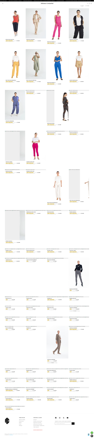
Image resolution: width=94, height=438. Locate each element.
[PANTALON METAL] (15, 169)
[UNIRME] (73, 423)
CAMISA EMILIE (29, 298)
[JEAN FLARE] (36, 317)
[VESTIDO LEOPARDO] (79, 306)
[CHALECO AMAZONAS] (79, 23)
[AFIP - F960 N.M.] (88, 434)
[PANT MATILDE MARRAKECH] (15, 64)
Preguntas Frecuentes (37, 422)
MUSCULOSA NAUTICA (10, 39)
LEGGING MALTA (9, 259)
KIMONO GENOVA (9, 241)
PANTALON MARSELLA (51, 41)
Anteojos (20, 425)
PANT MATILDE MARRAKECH (11, 80)
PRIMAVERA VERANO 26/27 (32, 0)
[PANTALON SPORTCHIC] (57, 368)
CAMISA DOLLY (72, 398)
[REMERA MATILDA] (79, 296)
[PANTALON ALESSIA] (57, 317)
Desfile (20, 422)
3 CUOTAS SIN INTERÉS (64, 0)
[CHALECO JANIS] (79, 249)
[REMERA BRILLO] (36, 368)
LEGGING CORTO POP (30, 161)
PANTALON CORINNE (30, 389)
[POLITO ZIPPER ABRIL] (15, 326)
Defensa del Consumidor (37, 424)
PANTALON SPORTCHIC (51, 370)
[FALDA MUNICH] (15, 397)
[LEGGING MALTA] (15, 258)
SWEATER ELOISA (29, 307)
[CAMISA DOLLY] (79, 397)
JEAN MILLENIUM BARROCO (31, 259)
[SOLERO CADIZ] (57, 249)
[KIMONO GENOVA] (15, 225)
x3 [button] (80, 5)
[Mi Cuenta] (89, 3)
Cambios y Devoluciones (37, 421)
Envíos (20, 424)
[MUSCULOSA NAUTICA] (15, 23)
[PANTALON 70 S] (15, 296)
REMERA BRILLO (29, 370)
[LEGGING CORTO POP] (36, 146)
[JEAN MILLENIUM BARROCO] (36, 258)
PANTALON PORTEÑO (51, 259)
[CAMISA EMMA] (15, 306)
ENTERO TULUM (8, 250)
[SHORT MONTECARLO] (79, 64)
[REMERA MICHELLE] (79, 378)
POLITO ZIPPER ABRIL (30, 379)
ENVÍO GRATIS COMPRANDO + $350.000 (19, 0)
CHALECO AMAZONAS (74, 39)
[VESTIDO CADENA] (15, 146)
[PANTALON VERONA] (79, 326)
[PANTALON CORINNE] (36, 387)
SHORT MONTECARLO (74, 80)
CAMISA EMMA (8, 307)
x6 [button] (83, 5)
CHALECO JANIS (73, 250)
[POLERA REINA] (57, 397)
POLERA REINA (50, 398)
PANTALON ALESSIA (51, 318)
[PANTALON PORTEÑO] (57, 258)
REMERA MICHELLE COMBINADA (12, 389)
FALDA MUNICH (8, 398)
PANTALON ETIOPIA (50, 123)
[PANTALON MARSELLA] (57, 24)
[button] (2, 3)
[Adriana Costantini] (47, 3)
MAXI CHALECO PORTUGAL (31, 80)
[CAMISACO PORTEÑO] (57, 342)
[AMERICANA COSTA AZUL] (36, 210)
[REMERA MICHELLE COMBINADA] (15, 387)
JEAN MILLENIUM (50, 389)
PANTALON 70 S (9, 298)
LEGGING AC (49, 298)
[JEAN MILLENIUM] (57, 387)
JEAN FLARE (28, 318)
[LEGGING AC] (57, 296)
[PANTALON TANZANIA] (36, 23)
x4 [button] (82, 5)
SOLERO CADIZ (50, 250)
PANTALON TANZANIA (30, 39)
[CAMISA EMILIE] (36, 296)
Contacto (35, 419)
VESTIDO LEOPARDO (73, 307)
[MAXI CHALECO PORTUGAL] (36, 64)
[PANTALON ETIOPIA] (57, 106)
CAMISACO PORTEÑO (51, 359)
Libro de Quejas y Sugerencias (38, 425)
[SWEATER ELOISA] (36, 306)
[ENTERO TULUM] (15, 249)
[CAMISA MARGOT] (36, 397)
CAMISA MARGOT (29, 398)
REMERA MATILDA (73, 298)
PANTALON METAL (9, 171)
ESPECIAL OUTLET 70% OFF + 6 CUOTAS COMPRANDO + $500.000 (48, 0)
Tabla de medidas (22, 419)
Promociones (21, 421)
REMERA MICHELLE (73, 379)
